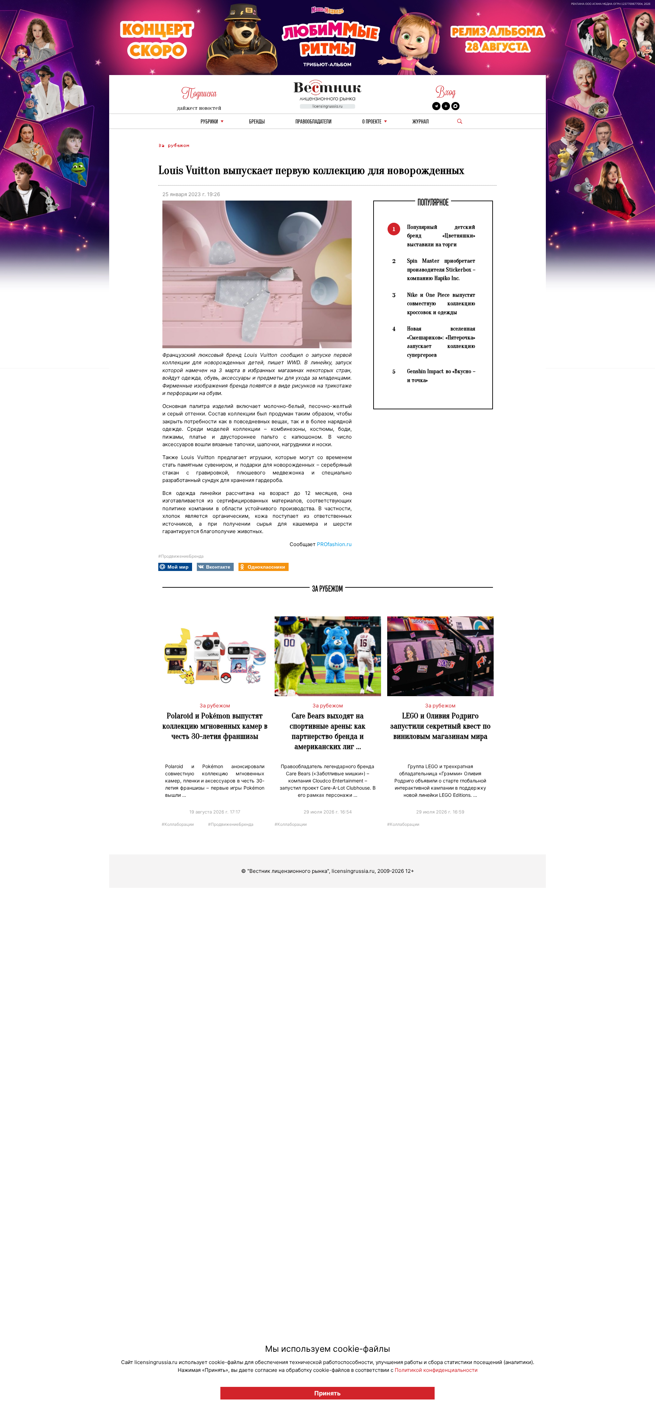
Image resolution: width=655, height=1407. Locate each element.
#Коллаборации (178, 824)
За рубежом (173, 145)
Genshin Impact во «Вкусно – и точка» (441, 375)
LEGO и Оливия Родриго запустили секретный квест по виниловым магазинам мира (440, 726)
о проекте (371, 121)
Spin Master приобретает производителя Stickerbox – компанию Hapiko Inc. (441, 269)
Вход (446, 92)
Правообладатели (313, 121)
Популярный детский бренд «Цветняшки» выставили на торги (441, 236)
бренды (257, 121)
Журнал (420, 121)
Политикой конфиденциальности (436, 1370)
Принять (327, 1393)
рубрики (209, 121)
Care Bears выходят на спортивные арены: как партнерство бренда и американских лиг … (327, 731)
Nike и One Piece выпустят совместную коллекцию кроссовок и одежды (441, 304)
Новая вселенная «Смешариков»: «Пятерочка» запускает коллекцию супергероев (441, 341)
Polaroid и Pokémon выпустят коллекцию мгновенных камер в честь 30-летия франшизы (214, 726)
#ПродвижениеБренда (181, 556)
